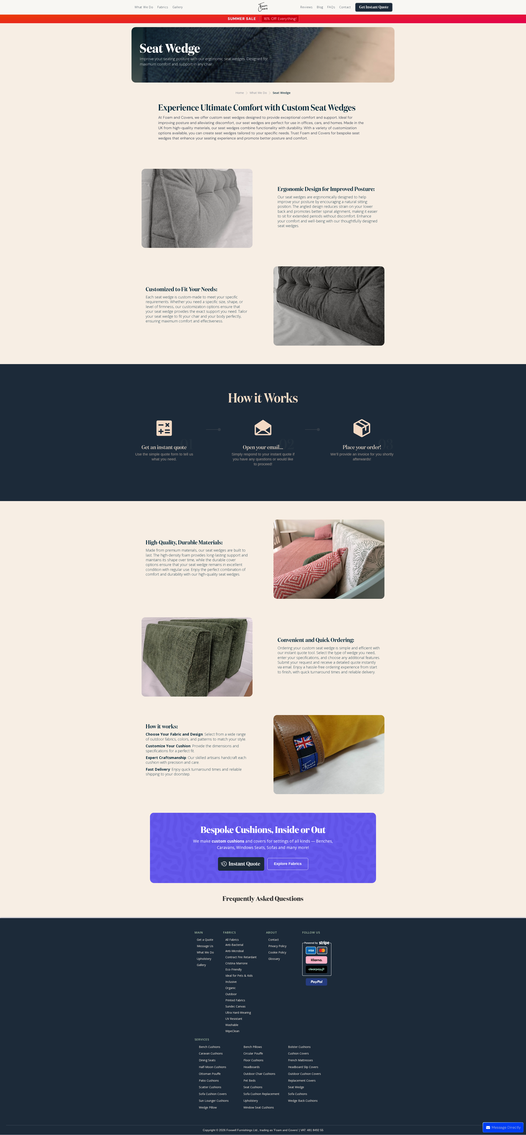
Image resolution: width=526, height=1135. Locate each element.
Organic (230, 988)
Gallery (177, 7)
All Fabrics (232, 940)
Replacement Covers (302, 1080)
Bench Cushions (209, 1047)
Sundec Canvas (235, 1007)
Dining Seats (207, 1060)
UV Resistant (233, 1019)
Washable (231, 1025)
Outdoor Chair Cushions (259, 1074)
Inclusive (231, 982)
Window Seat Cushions (258, 1107)
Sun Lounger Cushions (214, 1101)
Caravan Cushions (211, 1054)
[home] (263, 7)
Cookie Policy (277, 952)
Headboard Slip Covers (303, 1067)
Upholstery (204, 959)
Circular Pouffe (253, 1054)
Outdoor (231, 994)
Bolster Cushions (299, 1047)
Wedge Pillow (208, 1107)
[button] (162, 7)
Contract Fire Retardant (241, 957)
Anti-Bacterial (234, 945)
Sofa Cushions (297, 1094)
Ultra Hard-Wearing (238, 1013)
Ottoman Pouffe (210, 1074)
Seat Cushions (252, 1087)
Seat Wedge (282, 93)
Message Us (205, 946)
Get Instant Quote (374, 7)
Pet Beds (249, 1080)
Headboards (251, 1067)
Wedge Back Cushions (303, 1101)
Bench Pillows (252, 1047)
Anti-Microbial (234, 951)
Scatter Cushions (210, 1087)
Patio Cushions (209, 1080)
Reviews (306, 7)
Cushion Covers (298, 1054)
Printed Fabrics (235, 1000)
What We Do (144, 7)
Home (239, 93)
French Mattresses (300, 1060)
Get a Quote (205, 940)
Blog (320, 7)
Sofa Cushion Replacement (261, 1094)
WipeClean (232, 1031)
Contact (345, 7)
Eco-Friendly (233, 970)
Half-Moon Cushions (212, 1067)
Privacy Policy (277, 946)
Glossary (274, 959)
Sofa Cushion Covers (213, 1094)
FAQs (331, 7)
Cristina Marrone (236, 963)
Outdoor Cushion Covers (304, 1074)
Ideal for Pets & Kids (239, 976)
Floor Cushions (253, 1060)
